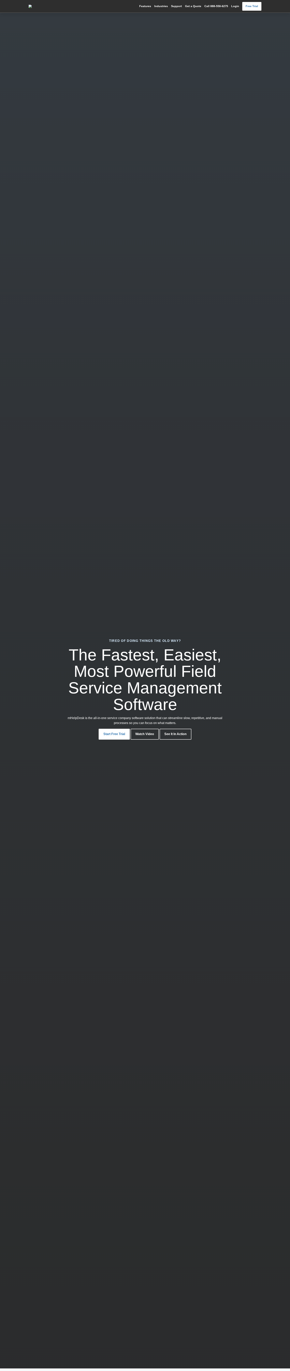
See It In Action (175, 734)
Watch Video (144, 734)
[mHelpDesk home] (48, 6)
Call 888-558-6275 (216, 6)
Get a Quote (193, 6)
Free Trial (252, 6)
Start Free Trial (114, 734)
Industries (161, 6)
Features (145, 6)
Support (176, 6)
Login (235, 6)
